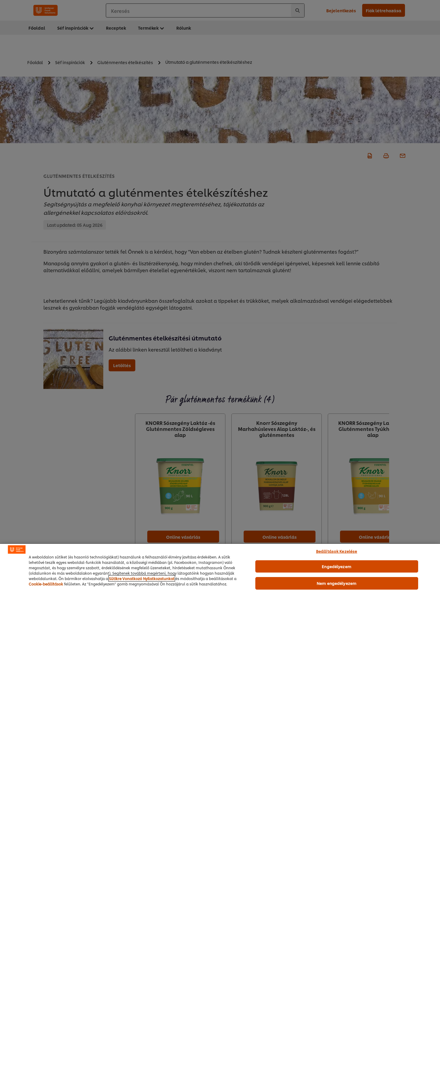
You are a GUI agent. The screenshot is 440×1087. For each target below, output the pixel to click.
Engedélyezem (336, 566)
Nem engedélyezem (336, 583)
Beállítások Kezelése (336, 551)
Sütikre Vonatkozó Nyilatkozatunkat (142, 578)
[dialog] (220, 815)
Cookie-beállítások (46, 583)
